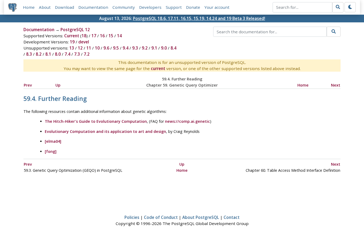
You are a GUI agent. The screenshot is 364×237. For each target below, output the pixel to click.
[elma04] (53, 141)
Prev (28, 85)
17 (93, 35)
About (45, 7)
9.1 (154, 48)
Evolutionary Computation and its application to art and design (105, 131)
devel (83, 41)
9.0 (164, 48)
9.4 (125, 48)
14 (119, 35)
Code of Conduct (161, 217)
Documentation (93, 7)
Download (64, 7)
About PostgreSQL (200, 217)
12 (80, 48)
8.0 (58, 54)
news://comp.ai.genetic (187, 121)
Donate (193, 7)
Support (174, 7)
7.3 (77, 54)
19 (72, 41)
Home (29, 7)
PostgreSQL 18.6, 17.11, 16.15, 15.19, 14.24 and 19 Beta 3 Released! (199, 18)
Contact (232, 217)
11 (88, 48)
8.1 (48, 54)
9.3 (135, 48)
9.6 (106, 48)
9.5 (116, 48)
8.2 (39, 54)
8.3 (29, 54)
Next (335, 85)
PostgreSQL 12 (75, 29)
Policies (131, 217)
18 (84, 35)
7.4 (67, 54)
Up (57, 85)
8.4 (173, 48)
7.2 (87, 54)
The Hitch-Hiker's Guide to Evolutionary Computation (96, 121)
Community (123, 7)
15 (110, 35)
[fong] (50, 151)
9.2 (145, 48)
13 (71, 48)
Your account (216, 7)
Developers (150, 7)
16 (102, 35)
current (158, 68)
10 (97, 48)
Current (71, 35)
